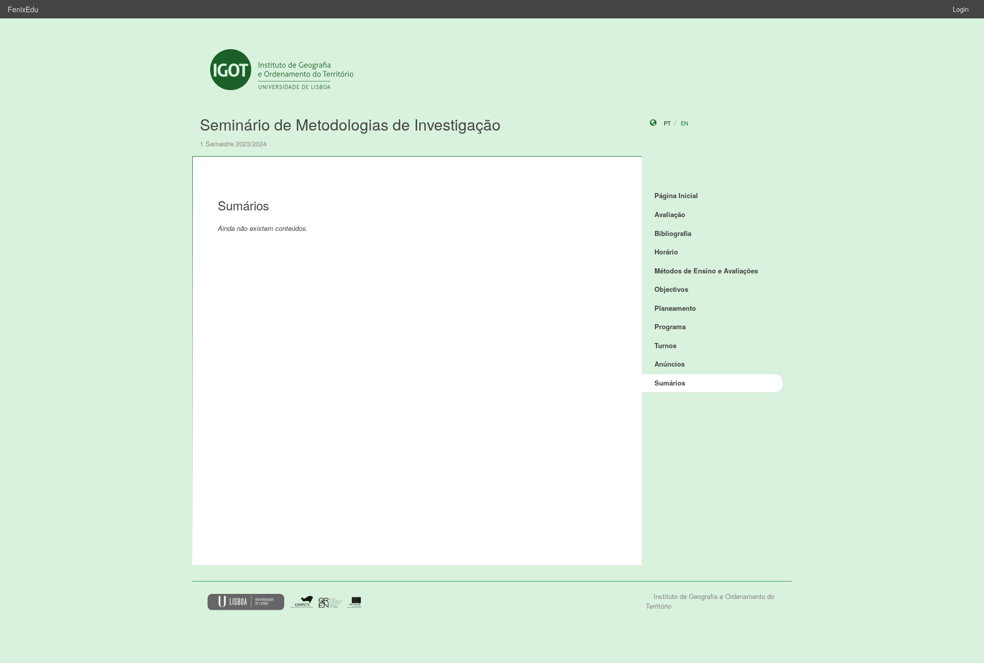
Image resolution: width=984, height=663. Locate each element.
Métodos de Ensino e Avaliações (706, 270)
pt (667, 123)
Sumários (669, 383)
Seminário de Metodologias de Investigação (350, 124)
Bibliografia (672, 233)
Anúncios (669, 364)
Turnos (665, 345)
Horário (666, 251)
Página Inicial (676, 195)
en (684, 123)
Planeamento (675, 308)
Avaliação (669, 214)
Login (961, 9)
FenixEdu (23, 9)
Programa (670, 326)
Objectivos (671, 289)
